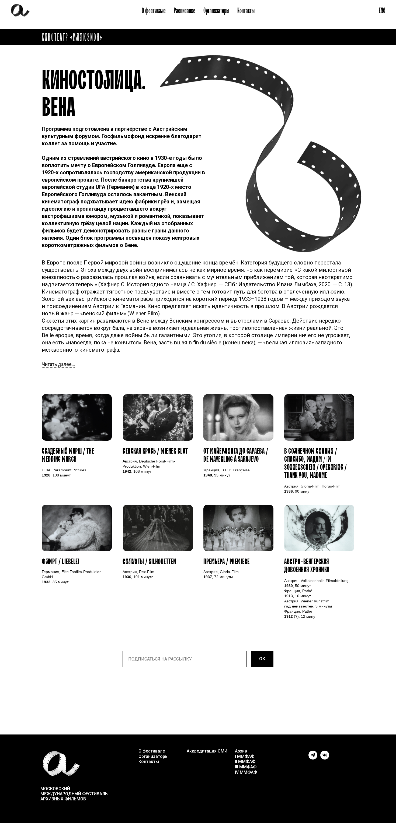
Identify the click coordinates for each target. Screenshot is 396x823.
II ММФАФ (245, 761)
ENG (382, 10)
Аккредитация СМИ (207, 751)
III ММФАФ (245, 767)
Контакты (246, 10)
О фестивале (154, 10)
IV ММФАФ (246, 772)
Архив (241, 751)
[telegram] (312, 758)
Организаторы (216, 10)
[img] (158, 417)
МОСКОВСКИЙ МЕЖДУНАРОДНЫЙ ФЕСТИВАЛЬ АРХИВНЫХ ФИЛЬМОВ (74, 793)
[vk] (324, 758)
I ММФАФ (244, 756)
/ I (315, 463)
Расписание (184, 10)
